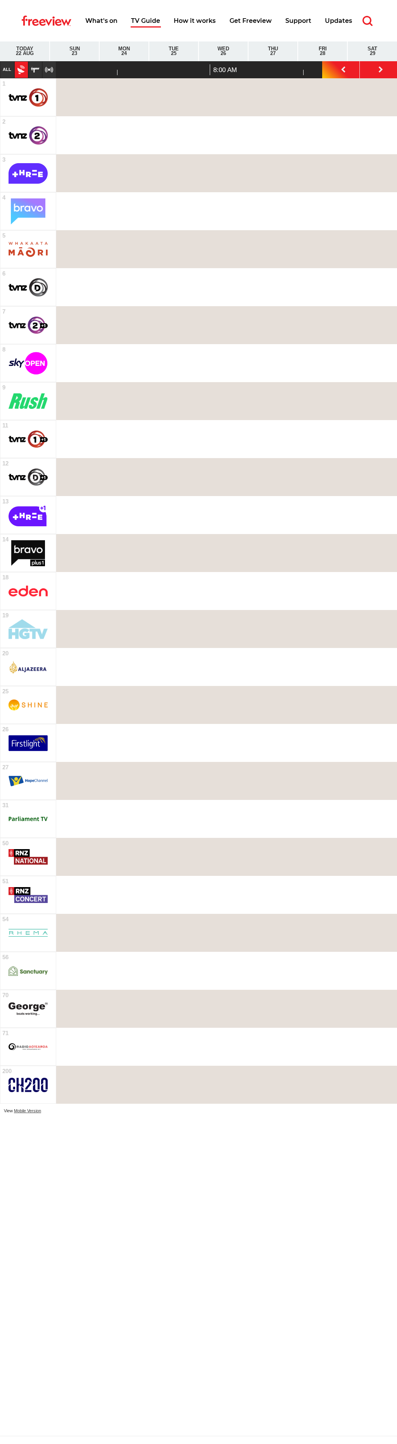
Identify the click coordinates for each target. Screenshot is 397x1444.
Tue (174, 51)
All (7, 69)
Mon (124, 51)
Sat (372, 51)
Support (298, 20)
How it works (195, 20)
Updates (338, 20)
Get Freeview (251, 20)
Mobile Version (27, 1110)
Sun (74, 51)
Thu (273, 51)
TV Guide (145, 20)
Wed (223, 51)
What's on (101, 20)
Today (25, 51)
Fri (323, 51)
